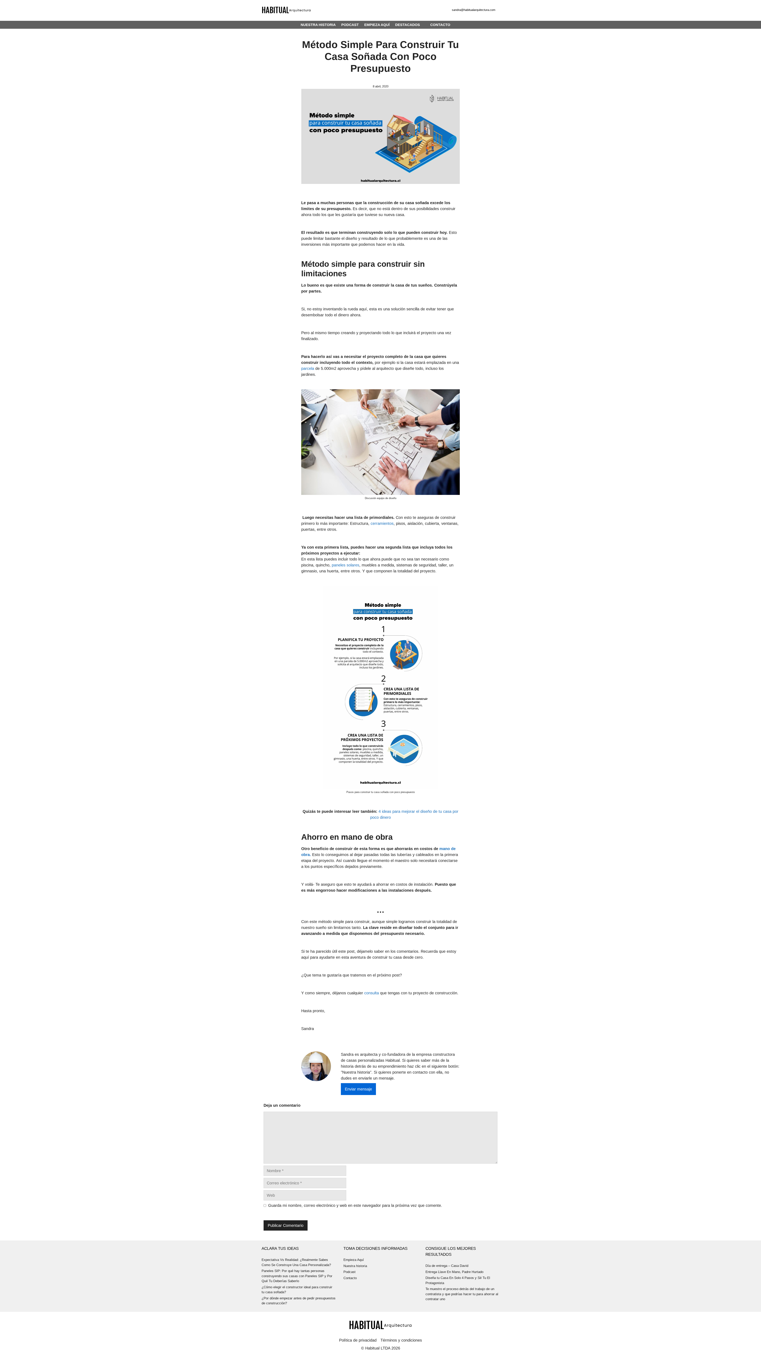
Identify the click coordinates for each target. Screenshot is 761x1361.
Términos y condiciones (401, 1340)
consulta (371, 993)
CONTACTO (440, 25)
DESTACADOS (407, 25)
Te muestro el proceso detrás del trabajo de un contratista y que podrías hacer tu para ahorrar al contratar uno (461, 1294)
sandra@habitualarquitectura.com (473, 9)
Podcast (349, 1272)
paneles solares (345, 565)
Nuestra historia (355, 1266)
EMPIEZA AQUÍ (377, 25)
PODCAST (350, 25)
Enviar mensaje (358, 1089)
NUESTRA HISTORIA (318, 25)
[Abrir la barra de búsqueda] (458, 25)
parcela (307, 368)
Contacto (350, 1278)
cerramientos (382, 523)
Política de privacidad (358, 1340)
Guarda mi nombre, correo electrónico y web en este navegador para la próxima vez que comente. (355, 1205)
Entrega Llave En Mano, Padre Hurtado (454, 1272)
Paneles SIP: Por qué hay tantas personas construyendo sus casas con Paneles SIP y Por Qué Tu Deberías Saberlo (297, 1276)
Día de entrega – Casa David (446, 1266)
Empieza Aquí (353, 1260)
